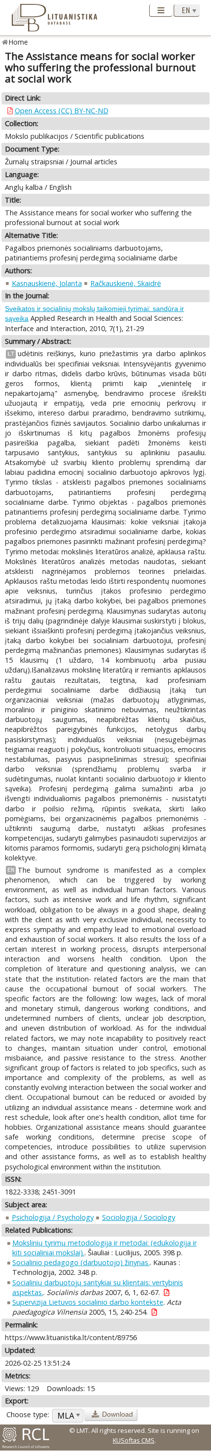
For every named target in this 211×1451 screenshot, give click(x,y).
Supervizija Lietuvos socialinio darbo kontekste (87, 1302)
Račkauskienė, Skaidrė (125, 283)
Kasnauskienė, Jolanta (47, 283)
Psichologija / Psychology (53, 1217)
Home (18, 42)
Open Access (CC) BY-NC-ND (61, 110)
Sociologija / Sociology (138, 1217)
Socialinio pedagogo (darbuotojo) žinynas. (81, 1262)
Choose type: (27, 1414)
